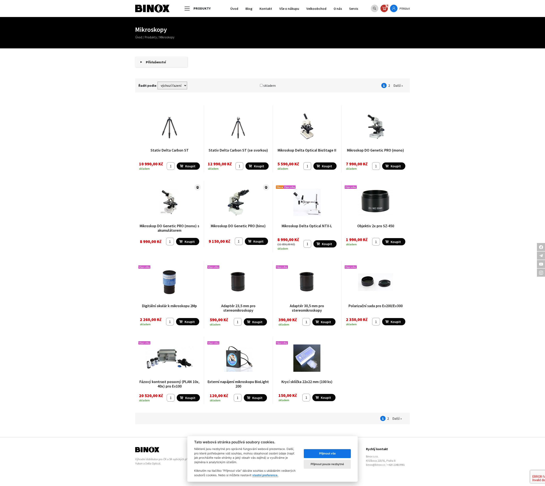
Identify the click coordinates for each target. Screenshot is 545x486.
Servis (353, 8)
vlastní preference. (265, 475)
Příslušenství (156, 62)
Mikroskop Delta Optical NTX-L (307, 225)
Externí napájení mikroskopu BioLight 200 (238, 384)
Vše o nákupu (289, 8)
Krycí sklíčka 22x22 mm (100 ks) (307, 381)
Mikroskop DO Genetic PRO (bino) (238, 225)
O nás (338, 8)
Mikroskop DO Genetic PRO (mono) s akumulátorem (169, 228)
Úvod (234, 8)
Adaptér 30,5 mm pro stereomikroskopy (307, 308)
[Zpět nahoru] (532, 473)
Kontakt (266, 8)
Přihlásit (405, 8)
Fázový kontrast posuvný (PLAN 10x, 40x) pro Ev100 (169, 384)
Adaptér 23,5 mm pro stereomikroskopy (238, 308)
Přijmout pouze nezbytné (327, 464)
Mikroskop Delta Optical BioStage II (307, 150)
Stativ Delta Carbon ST (170, 150)
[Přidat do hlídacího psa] (197, 187)
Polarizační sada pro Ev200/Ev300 (376, 305)
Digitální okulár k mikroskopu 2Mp (169, 305)
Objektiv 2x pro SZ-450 (375, 225)
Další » (398, 85)
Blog (248, 8)
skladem (269, 85)
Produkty (151, 37)
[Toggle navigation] (187, 8)
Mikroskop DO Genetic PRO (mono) (375, 150)
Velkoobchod (316, 8)
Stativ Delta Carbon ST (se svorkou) (238, 150)
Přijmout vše (327, 453)
